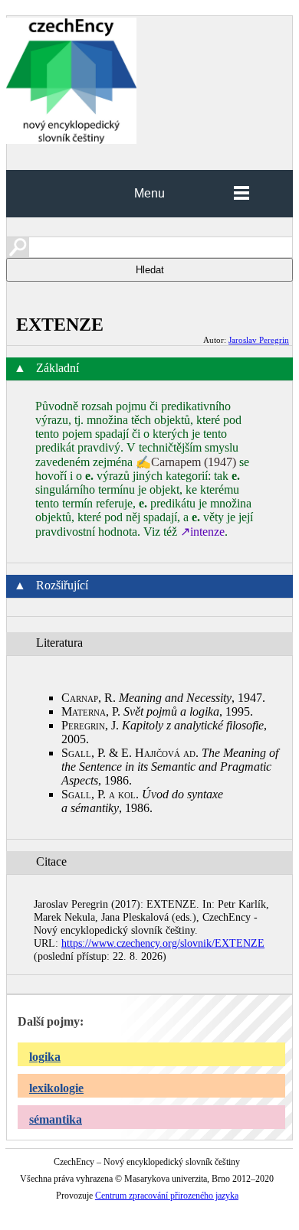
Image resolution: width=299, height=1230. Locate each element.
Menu (149, 193)
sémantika (55, 1119)
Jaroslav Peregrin (258, 339)
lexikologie (56, 1088)
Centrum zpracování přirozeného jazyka (166, 1195)
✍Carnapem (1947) (186, 461)
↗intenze (202, 531)
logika (45, 1056)
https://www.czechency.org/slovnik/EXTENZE (162, 943)
